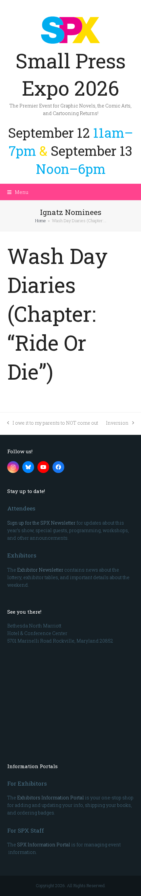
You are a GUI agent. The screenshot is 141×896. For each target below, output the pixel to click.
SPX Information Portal (43, 844)
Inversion (117, 423)
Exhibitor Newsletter (40, 570)
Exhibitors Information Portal (50, 797)
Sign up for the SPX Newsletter (41, 523)
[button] (18, 192)
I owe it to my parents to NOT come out (52, 423)
